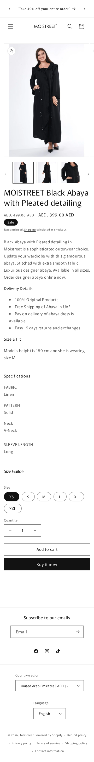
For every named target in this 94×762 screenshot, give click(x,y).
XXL (12, 508)
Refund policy (76, 735)
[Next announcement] (84, 9)
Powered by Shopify (49, 735)
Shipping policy (76, 743)
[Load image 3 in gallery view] (70, 172)
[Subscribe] (77, 632)
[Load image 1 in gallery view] (23, 172)
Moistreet (27, 735)
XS (11, 496)
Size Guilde (14, 471)
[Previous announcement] (9, 9)
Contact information (49, 751)
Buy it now (47, 564)
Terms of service (48, 743)
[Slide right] (88, 174)
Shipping (30, 229)
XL (76, 496)
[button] (10, 26)
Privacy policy (22, 743)
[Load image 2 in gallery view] (46, 172)
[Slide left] (5, 174)
